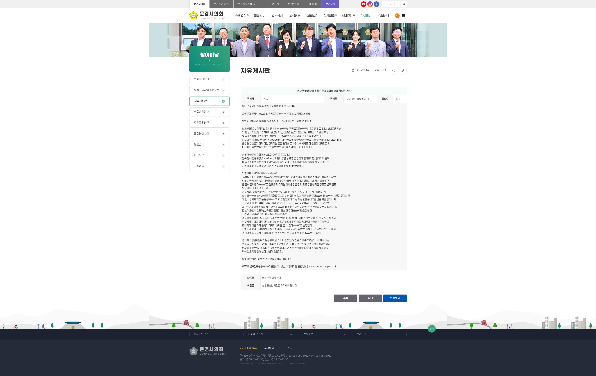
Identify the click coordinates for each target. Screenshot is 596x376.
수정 (345, 298)
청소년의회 (293, 4)
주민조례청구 (201, 122)
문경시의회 (199, 4)
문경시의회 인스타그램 (370, 4)
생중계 (273, 4)
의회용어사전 (201, 133)
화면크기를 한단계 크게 (385, 4)
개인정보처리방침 (248, 348)
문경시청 (330, 4)
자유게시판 (200, 101)
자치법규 (199, 166)
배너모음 (199, 155)
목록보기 (395, 298)
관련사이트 (308, 334)
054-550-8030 (300, 355)
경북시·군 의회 (255, 334)
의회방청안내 (201, 112)
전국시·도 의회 (201, 334)
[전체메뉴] (403, 15)
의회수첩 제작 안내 (271, 278)
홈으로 (353, 70)
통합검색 (397, 15)
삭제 (370, 298)
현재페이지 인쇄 (404, 4)
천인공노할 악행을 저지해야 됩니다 (279, 285)
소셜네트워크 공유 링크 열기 (393, 70)
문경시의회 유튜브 (363, 4)
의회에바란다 (201, 79)
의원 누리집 (220, 4)
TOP (432, 329)
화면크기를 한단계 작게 (397, 4)
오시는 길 (287, 348)
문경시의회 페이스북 (376, 4)
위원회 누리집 (245, 4)
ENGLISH (312, 4)
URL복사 (403, 70)
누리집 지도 (270, 348)
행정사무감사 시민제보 (206, 90)
